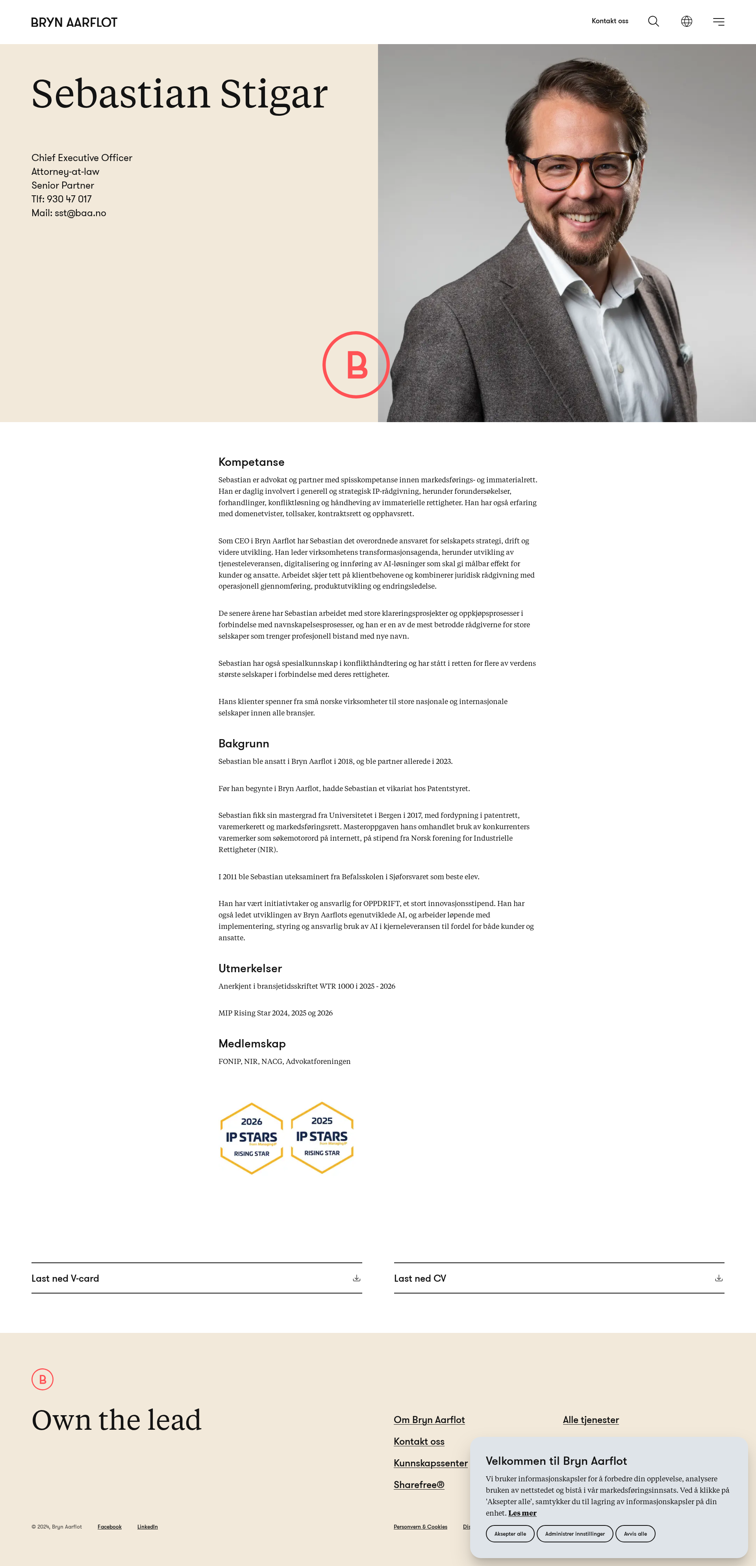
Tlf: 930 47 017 (62, 199)
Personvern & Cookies (420, 1526)
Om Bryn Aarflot (429, 1419)
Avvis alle (635, 1533)
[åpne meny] (718, 22)
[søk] (654, 21)
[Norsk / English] (686, 22)
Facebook (110, 1526)
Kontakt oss (610, 20)
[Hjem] (75, 22)
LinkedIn (147, 1526)
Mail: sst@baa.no (69, 212)
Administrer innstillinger (575, 1533)
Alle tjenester (591, 1419)
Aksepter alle (510, 1533)
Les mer (522, 1513)
